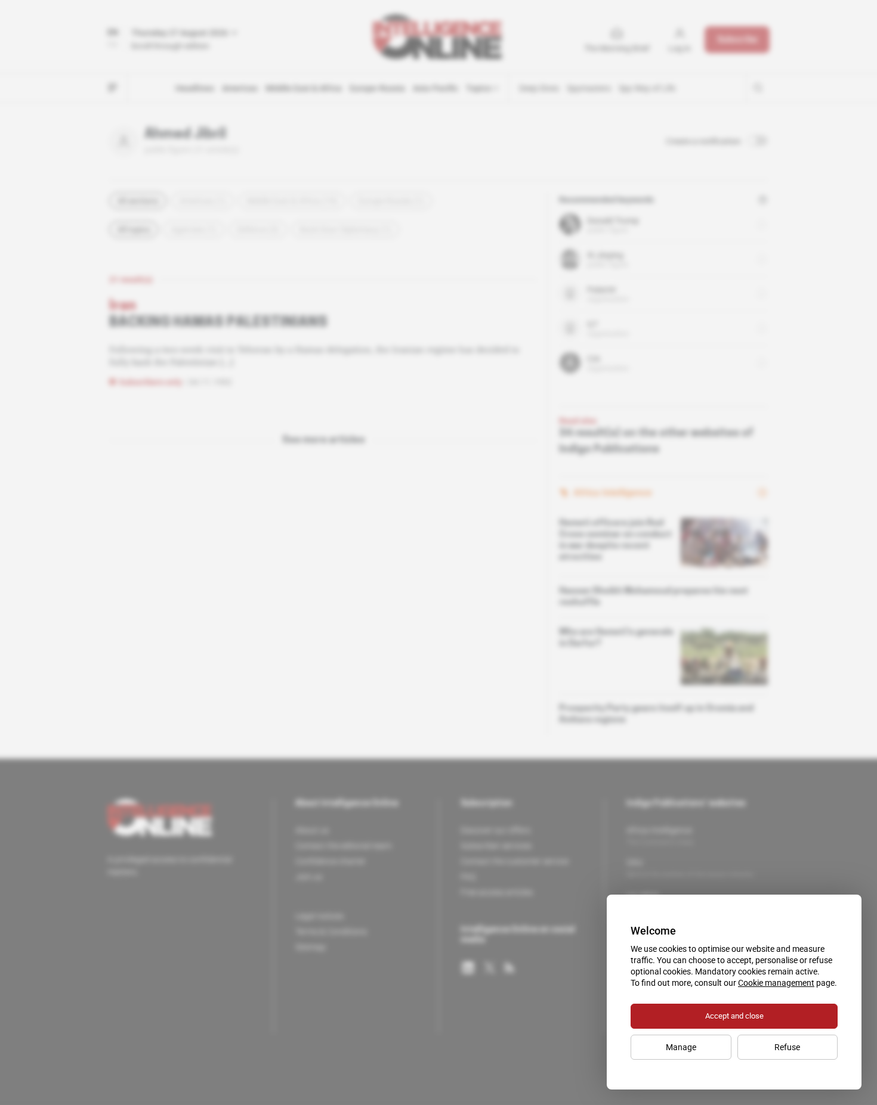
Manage (681, 1047)
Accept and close (734, 1015)
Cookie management (776, 983)
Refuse (787, 1047)
